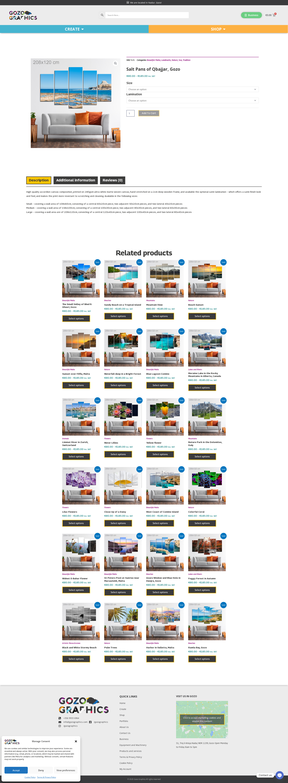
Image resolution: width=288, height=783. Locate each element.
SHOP (216, 29)
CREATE (72, 29)
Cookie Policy (30, 777)
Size (129, 83)
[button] (75, 741)
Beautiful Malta (153, 60)
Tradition (186, 60)
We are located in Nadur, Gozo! (145, 2)
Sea (180, 60)
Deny (41, 770)
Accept (16, 770)
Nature (175, 60)
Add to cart (149, 113)
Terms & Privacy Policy (46, 777)
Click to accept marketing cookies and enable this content (202, 719)
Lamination (134, 94)
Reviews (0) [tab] (113, 180)
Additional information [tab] (75, 180)
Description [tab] (39, 180)
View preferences (66, 770)
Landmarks (166, 60)
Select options (76, 318)
